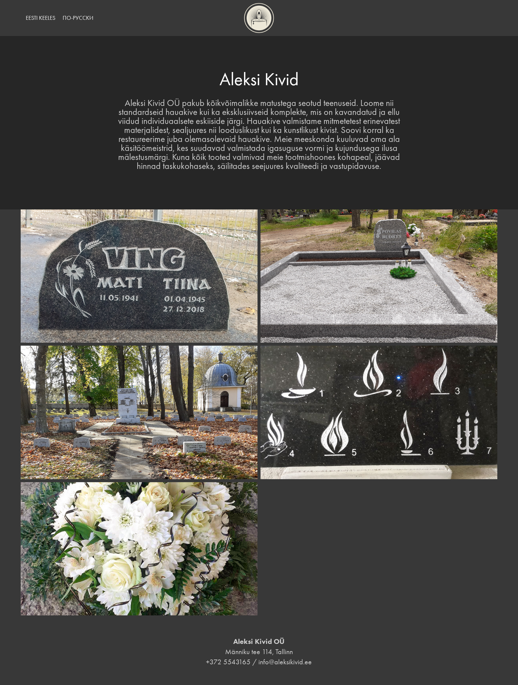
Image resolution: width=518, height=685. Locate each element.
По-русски (78, 17)
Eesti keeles (40, 17)
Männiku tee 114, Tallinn (259, 651)
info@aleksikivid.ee (285, 662)
